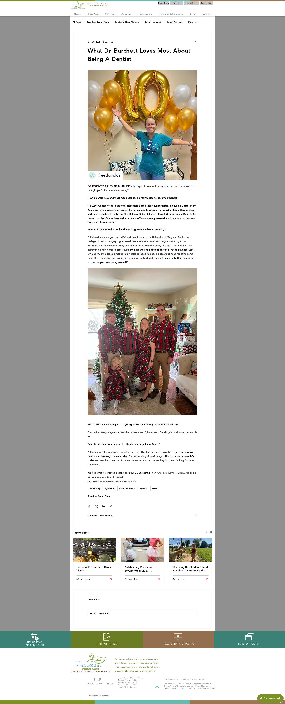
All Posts (77, 22)
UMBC (155, 488)
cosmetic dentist (127, 488)
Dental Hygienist (153, 22)
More (190, 22)
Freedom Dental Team (98, 22)
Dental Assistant (174, 22)
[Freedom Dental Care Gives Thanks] (94, 550)
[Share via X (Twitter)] (96, 506)
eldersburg (95, 488)
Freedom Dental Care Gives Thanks (93, 568)
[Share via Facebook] (89, 506)
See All (208, 532)
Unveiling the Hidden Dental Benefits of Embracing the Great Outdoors (190, 568)
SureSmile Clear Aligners (127, 22)
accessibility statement (99, 695)
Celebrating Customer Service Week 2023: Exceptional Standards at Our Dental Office (140, 569)
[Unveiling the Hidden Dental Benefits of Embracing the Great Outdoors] (190, 550)
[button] (109, 13)
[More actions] (195, 42)
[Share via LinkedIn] (103, 506)
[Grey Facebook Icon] (94, 679)
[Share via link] (110, 506)
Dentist (143, 488)
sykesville (109, 488)
